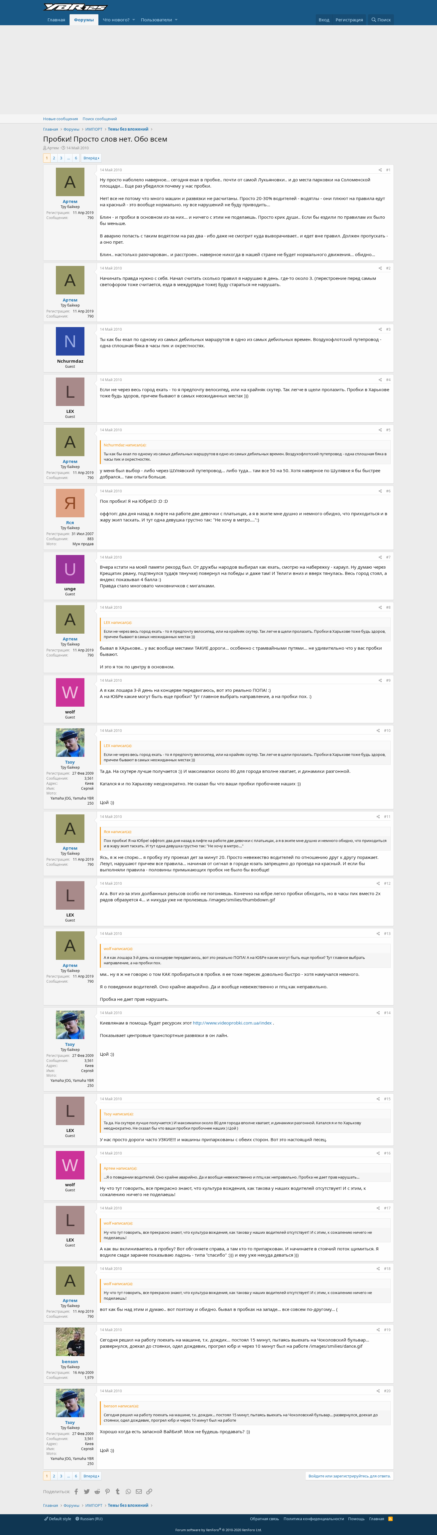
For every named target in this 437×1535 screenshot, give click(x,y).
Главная (56, 20)
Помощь (356, 1518)
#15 (387, 1098)
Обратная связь (264, 1518)
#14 (387, 1012)
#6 (388, 491)
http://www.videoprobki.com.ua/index (232, 1023)
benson (70, 1361)
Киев (89, 783)
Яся (70, 522)
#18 (387, 1268)
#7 (388, 557)
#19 (387, 1329)
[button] (133, 19)
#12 (387, 883)
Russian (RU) (91, 1518)
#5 (388, 429)
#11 (387, 816)
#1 (388, 169)
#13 (387, 933)
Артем (53, 147)
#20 (387, 1390)
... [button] (68, 158)
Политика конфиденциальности (314, 1518)
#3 (388, 329)
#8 (388, 607)
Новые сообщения (60, 118)
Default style (59, 1518)
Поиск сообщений (100, 118)
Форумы (84, 20)
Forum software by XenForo (218, 1530)
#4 (388, 379)
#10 (387, 730)
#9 (388, 680)
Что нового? (116, 20)
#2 (388, 268)
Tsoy (70, 762)
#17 (387, 1208)
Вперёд (90, 158)
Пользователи (156, 20)
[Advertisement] (218, 69)
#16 (387, 1153)
